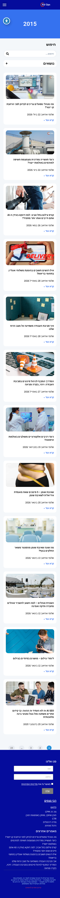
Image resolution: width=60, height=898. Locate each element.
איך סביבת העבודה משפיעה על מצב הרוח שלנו (34, 861)
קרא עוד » (49, 120)
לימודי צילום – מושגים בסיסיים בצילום (33, 658)
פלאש (53, 807)
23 (10, 747)
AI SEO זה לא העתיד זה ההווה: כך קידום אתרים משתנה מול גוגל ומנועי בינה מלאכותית (33, 713)
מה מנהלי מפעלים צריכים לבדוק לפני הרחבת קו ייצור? (30, 836)
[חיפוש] (7, 53)
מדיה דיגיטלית (49, 822)
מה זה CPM (50, 811)
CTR (54, 818)
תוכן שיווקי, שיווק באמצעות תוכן (41, 815)
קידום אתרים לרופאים (33, 888)
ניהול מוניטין (50, 825)
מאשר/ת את (36, 784)
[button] (4, 5)
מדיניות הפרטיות (29, 784)
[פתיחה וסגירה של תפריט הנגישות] (6, 20)
